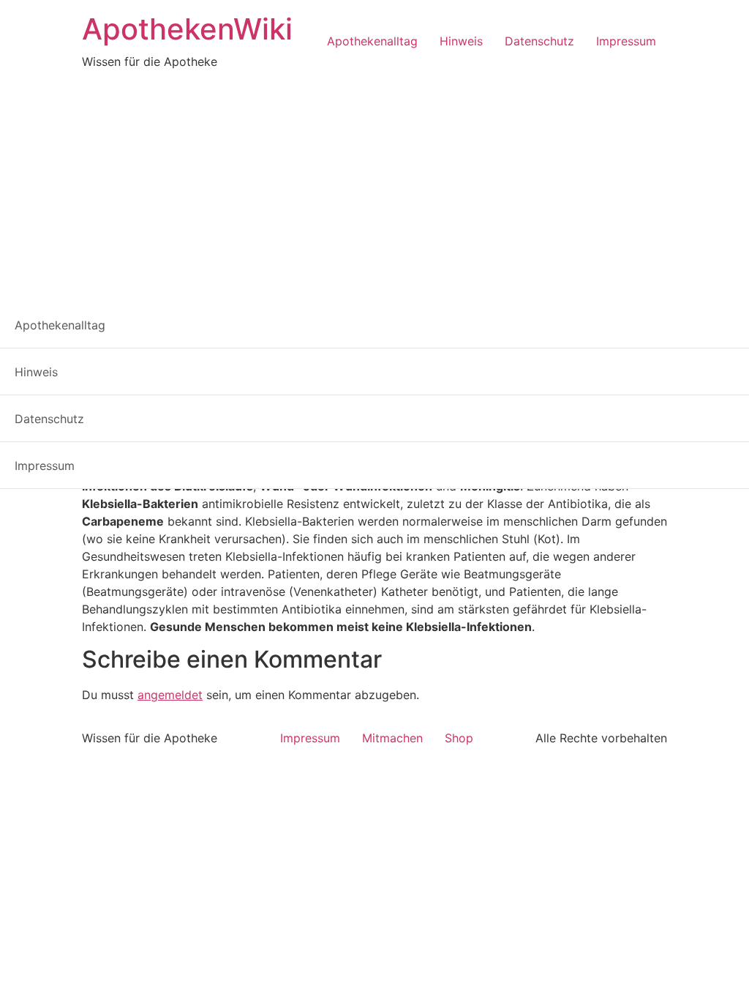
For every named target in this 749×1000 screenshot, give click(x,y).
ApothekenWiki (187, 29)
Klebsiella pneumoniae (387, 380)
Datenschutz (539, 41)
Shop (459, 738)
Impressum (626, 41)
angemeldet (170, 694)
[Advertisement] (374, 180)
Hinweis (461, 41)
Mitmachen (392, 738)
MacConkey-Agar (133, 398)
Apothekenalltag (372, 41)
